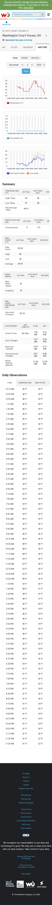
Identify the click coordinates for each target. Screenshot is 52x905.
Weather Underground (30, 884)
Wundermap (26, 799)
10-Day (14, 47)
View (26, 71)
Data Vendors (26, 828)
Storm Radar (41, 884)
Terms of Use (26, 809)
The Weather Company (10, 884)
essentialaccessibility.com (26, 835)
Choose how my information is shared (26, 866)
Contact (26, 781)
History (42, 47)
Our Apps (26, 774)
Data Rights (26, 874)
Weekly (24, 58)
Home (5, 14)
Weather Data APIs (26, 789)
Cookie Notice (26, 817)
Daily (15, 58)
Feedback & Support (26, 803)
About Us (26, 777)
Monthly (35, 58)
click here (28, 7)
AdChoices (26, 824)
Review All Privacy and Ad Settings (26, 857)
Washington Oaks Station (18, 40)
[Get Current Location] (42, 14)
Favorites (6, 25)
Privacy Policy (26, 813)
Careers (26, 785)
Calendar (28, 47)
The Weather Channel (20, 884)
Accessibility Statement (26, 821)
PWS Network (26, 795)
